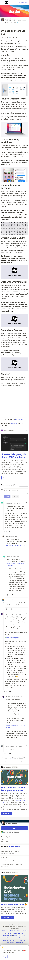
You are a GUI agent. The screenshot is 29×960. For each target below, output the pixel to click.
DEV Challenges (11, 930)
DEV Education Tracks (11, 933)
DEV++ (19, 930)
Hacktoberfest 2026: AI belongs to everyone (13, 789)
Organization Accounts (19, 935)
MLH (25, 940)
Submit (7, 496)
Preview (15, 496)
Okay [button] (4, 957)
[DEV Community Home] (7, 2)
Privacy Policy (19, 942)
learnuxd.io (19, 419)
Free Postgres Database (9, 940)
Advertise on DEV (7, 935)
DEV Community (6, 925)
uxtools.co (18, 22)
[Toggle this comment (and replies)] (2, 506)
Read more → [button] (7, 478)
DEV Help (20, 933)
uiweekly (5, 37)
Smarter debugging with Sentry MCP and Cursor (14, 455)
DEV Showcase (9, 938)
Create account (22, 2)
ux (10, 37)
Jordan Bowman (10, 19)
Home (3, 930)
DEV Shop (19, 940)
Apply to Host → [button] (8, 917)
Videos (24, 930)
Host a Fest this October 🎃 (14, 904)
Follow (15, 828)
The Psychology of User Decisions (11, 865)
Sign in (11, 758)
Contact (21, 938)
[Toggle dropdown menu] (26, 430)
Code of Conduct (9, 761)
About (15, 938)
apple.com (13, 423)
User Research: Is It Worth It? (10, 852)
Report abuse (20, 761)
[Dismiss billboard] (26, 947)
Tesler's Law (7, 859)
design (15, 37)
